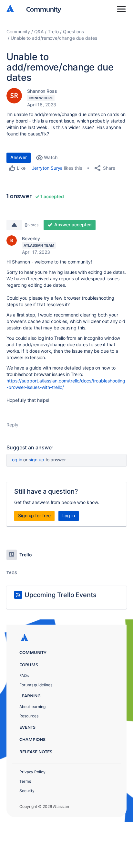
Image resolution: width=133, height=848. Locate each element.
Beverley (31, 238)
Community (43, 9)
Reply (12, 424)
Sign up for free (34, 515)
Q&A (39, 31)
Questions (73, 31)
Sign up (36, 459)
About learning (32, 706)
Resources (28, 716)
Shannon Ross (42, 91)
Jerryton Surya (47, 168)
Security (27, 790)
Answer (18, 157)
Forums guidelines (35, 684)
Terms (25, 781)
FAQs (24, 675)
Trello (53, 31)
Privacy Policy (32, 771)
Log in (15, 459)
